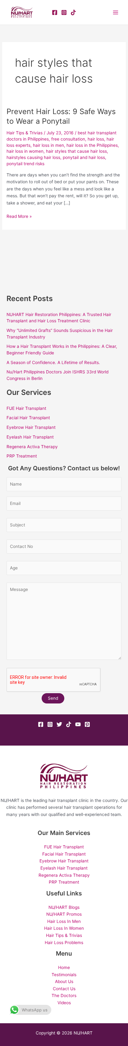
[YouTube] (78, 724)
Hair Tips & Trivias (25, 132)
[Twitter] (59, 724)
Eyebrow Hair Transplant (31, 427)
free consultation (68, 139)
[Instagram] (64, 12)
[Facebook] (54, 12)
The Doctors (64, 995)
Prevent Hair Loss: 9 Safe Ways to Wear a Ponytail (61, 116)
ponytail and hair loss (84, 157)
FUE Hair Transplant (26, 408)
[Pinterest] (87, 724)
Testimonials (64, 974)
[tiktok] (73, 12)
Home (64, 967)
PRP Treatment (22, 455)
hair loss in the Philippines (92, 145)
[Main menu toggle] (115, 12)
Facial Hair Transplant (28, 417)
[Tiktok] (68, 724)
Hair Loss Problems (64, 942)
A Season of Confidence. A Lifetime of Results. (53, 362)
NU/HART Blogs (64, 907)
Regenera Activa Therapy (32, 446)
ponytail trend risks (25, 163)
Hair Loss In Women (64, 928)
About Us (64, 981)
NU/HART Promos (64, 914)
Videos (64, 1002)
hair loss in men (48, 145)
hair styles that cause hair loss (76, 151)
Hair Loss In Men (64, 921)
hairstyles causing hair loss (33, 157)
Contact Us (64, 988)
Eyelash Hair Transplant (30, 436)
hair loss (96, 139)
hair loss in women (25, 151)
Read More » (19, 216)
